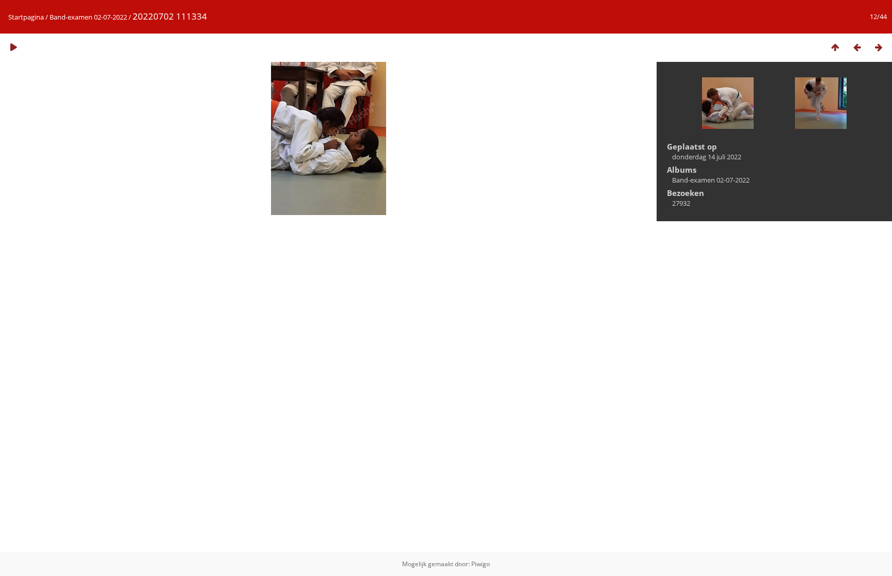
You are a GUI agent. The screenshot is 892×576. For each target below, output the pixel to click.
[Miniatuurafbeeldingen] (835, 47)
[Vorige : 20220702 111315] (857, 47)
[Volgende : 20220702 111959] (878, 47)
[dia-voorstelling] (13, 47)
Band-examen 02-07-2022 (88, 17)
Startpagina (26, 17)
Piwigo (480, 563)
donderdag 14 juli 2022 (706, 156)
